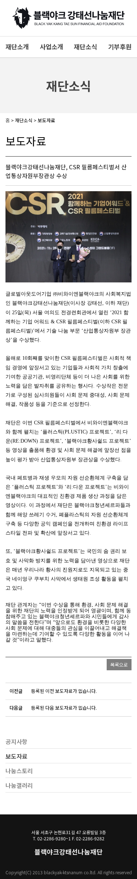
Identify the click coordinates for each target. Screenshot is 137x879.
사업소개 (51, 46)
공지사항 (16, 741)
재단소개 (17, 46)
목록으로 (119, 664)
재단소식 (85, 46)
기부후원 (120, 46)
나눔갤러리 (19, 785)
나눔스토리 (19, 770)
